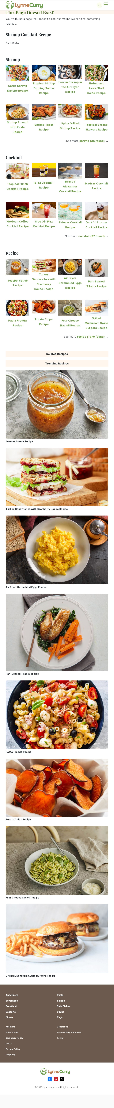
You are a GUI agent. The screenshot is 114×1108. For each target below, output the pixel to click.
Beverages (12, 1000)
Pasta (60, 995)
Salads (61, 1000)
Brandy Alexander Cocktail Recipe (70, 186)
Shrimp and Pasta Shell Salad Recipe (96, 88)
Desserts (11, 1011)
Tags (59, 1017)
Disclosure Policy (14, 1038)
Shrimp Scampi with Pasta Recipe (17, 127)
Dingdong (10, 1054)
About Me (10, 1027)
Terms (60, 1038)
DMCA (9, 1043)
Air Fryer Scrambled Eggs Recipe (70, 282)
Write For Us (12, 1032)
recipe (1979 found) (91, 336)
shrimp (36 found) (92, 140)
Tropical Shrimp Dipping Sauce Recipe (44, 88)
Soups (60, 1011)
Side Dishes (63, 1006)
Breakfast (11, 1006)
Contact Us (62, 1027)
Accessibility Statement (69, 1032)
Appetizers (12, 995)
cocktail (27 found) (91, 236)
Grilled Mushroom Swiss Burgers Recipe (96, 323)
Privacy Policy (13, 1049)
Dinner (9, 1017)
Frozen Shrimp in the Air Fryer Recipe (70, 87)
